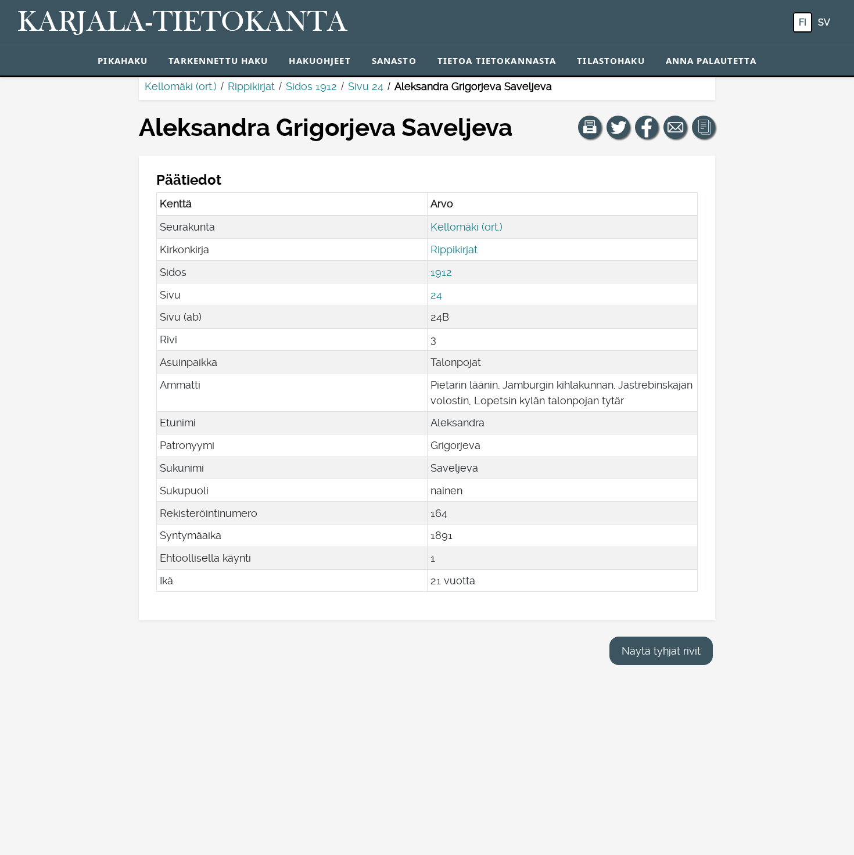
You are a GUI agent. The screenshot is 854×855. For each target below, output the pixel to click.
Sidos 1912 (311, 86)
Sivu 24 (365, 86)
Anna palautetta (711, 60)
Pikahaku (123, 60)
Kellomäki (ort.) (181, 86)
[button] (589, 127)
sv (824, 22)
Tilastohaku (610, 60)
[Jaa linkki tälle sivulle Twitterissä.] (618, 127)
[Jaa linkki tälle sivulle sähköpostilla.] (675, 127)
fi (802, 22)
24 (436, 295)
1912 (441, 272)
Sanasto (394, 60)
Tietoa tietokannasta (497, 60)
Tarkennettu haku (218, 60)
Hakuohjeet (319, 60)
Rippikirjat (251, 86)
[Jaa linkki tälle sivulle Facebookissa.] (646, 127)
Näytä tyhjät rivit (661, 651)
